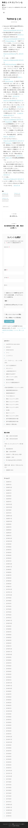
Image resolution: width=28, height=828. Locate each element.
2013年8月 (8, 716)
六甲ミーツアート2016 (11, 377)
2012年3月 (8, 762)
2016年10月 (9, 623)
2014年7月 (8, 694)
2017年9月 (8, 598)
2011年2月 (8, 799)
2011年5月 (8, 790)
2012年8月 (8, 748)
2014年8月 (8, 691)
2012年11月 (9, 739)
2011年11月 (9, 773)
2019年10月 (9, 541)
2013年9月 (8, 714)
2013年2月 (8, 731)
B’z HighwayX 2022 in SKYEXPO (14, 460)
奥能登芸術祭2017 (10, 393)
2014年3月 (8, 702)
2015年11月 (9, 651)
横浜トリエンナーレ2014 (12, 416)
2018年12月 (9, 564)
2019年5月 (8, 552)
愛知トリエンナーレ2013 (12, 401)
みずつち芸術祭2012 (11, 365)
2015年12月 (9, 649)
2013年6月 (8, 722)
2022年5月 (8, 498)
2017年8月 (8, 600)
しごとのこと (9, 355)
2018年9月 (8, 569)
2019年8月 (8, 547)
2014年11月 (9, 685)
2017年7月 (8, 603)
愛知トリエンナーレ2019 (12, 407)
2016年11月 (9, 620)
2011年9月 (8, 779)
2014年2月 (8, 705)
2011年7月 (8, 784)
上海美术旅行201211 (11, 371)
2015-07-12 (20, 30)
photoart (8, 347)
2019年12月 (9, 538)
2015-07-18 (17, 185)
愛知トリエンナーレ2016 (12, 404)
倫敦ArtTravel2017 (10, 374)
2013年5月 (8, 725)
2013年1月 (8, 733)
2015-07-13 (21, 39)
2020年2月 (8, 532)
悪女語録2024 (9, 448)
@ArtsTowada (9, 81)
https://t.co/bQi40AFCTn (10, 141)
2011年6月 (8, 787)
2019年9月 (8, 544)
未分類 (7, 410)
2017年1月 (8, 617)
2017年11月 (9, 592)
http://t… (6, 136)
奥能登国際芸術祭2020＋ (12, 390)
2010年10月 (9, 810)
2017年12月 (9, 589)
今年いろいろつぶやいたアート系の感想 (14, 445)
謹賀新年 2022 (9, 470)
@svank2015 (8, 122)
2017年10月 (9, 595)
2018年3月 (8, 583)
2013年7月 (8, 719)
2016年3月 (8, 640)
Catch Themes (16, 825)
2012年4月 (8, 759)
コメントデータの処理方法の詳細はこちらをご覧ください (13, 330)
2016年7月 (8, 632)
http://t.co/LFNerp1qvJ (9, 54)
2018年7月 (8, 575)
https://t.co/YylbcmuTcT (10, 179)
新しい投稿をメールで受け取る (13, 317)
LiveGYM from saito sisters (13, 344)
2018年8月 (8, 572)
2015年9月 (8, 657)
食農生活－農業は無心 (11, 424)
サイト (5, 285)
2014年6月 (8, 697)
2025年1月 (8, 484)
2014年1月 (8, 708)
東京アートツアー (10, 413)
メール (6, 277)
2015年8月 (8, 660)
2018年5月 (8, 578)
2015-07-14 (6, 79)
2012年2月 (8, 765)
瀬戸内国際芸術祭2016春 (12, 421)
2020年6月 (8, 530)
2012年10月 (9, 742)
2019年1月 (8, 561)
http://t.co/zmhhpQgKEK (10, 39)
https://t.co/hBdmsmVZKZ (11, 60)
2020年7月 (8, 527)
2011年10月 (9, 776)
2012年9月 (8, 745)
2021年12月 (9, 504)
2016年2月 (8, 643)
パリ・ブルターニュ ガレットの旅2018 (13, 361)
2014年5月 (8, 700)
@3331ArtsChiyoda (10, 64)
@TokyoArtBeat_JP (10, 41)
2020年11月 (9, 518)
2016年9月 (8, 626)
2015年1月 (8, 680)
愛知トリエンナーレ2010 (12, 399)
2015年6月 (8, 666)
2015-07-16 (20, 100)
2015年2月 (8, 677)
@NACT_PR (8, 158)
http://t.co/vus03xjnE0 (9, 30)
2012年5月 (8, 756)
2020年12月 (9, 515)
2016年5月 (8, 637)
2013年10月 (9, 711)
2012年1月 (8, 767)
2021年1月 (8, 513)
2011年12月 (9, 770)
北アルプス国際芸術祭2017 (12, 382)
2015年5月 (8, 668)
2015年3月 (8, 674)
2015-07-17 (20, 107)
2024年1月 (8, 490)
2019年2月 (8, 558)
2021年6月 (8, 510)
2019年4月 (8, 555)
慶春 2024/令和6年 (11, 451)
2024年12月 (9, 487)
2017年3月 (8, 612)
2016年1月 (8, 646)
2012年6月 (8, 753)
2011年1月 (8, 801)
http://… (20, 77)
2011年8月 (8, 782)
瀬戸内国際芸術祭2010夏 (12, 418)
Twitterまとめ (5, 193)
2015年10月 (9, 654)
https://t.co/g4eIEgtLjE (10, 119)
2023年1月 (8, 493)
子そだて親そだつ (10, 396)
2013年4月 (8, 728)
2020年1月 (8, 535)
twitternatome (5, 206)
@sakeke (6, 109)
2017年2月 (8, 615)
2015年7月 (8, 663)
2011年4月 (8, 793)
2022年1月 (8, 501)
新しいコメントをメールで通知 (13, 314)
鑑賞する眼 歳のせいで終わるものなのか (14, 466)
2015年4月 (8, 671)
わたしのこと (9, 368)
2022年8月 (8, 496)
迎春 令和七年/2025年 (12, 439)
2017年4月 (8, 609)
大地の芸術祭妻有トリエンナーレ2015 (14, 387)
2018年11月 (9, 566)
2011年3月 (8, 796)
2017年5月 (8, 606)
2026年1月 (8, 481)
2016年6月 (8, 634)
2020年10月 (9, 521)
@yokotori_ (8, 143)
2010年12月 (9, 804)
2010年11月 (9, 807)
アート (7, 352)
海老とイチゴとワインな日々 (18, 824)
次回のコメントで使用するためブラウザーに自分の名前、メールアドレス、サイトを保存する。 (14, 295)
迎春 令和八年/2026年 (12, 436)
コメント (7, 247)
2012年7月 (8, 750)
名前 (6, 270)
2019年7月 (8, 549)
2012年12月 (9, 736)
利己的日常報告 (10, 379)
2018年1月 (8, 586)
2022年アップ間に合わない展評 (14, 454)
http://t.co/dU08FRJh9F (10, 100)
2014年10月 (9, 688)
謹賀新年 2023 (10, 457)
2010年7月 (8, 816)
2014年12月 (9, 683)
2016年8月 (8, 629)
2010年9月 (8, 813)
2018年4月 (8, 581)
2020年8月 (8, 524)
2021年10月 (9, 507)
